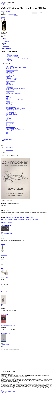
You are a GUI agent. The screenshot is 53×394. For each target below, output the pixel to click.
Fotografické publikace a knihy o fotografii (15, 88)
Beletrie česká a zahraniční (12, 70)
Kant (7, 98)
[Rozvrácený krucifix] (3, 342)
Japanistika (8, 94)
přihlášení (3, 11)
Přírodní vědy (9, 118)
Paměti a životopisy (10, 113)
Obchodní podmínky (7, 139)
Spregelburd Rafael (5, 344)
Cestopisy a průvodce (10, 73)
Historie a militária (10, 91)
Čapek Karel (9, 76)
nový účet (8, 11)
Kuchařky (8, 103)
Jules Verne (8, 97)
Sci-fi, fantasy (9, 120)
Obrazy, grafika (6, 222)
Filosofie (8, 86)
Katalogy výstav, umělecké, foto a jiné (14, 99)
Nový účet (40, 13)
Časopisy (8, 77)
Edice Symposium (10, 66)
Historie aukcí (6, 46)
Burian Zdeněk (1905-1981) (7, 233)
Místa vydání (35, 219)
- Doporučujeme (9, 60)
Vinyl (7, 133)
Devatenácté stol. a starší (11, 78)
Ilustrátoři (10, 219)
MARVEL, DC (9, 106)
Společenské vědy (10, 123)
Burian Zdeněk (9, 72)
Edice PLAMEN (9, 84)
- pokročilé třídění (12, 14)
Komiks (8, 101)
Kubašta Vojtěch (9, 102)
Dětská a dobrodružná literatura (13, 79)
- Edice (7, 54)
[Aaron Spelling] (3, 322)
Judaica (7, 96)
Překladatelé (21, 219)
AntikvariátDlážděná (3, 17)
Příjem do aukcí (6, 44)
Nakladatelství (28, 219)
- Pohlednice (9, 59)
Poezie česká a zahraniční (11, 114)
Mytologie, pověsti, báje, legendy (13, 109)
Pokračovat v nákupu (5, 4)
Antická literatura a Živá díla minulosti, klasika (16, 67)
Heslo (17, 13)
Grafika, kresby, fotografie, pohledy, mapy (15, 89)
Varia (7, 132)
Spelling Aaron (12, 325)
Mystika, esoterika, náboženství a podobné (15, 108)
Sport (7, 124)
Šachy (7, 119)
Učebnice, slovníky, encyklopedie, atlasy (15, 129)
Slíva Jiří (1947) (4, 255)
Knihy (2, 219)
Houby (7, 92)
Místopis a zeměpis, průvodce (12, 107)
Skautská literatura (10, 122)
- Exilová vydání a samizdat (12, 56)
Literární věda (9, 104)
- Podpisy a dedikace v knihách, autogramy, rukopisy (17, 58)
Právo (7, 117)
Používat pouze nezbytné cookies (8, 391)
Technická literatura (10, 127)
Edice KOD (8, 82)
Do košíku (3, 3)
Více (2, 390)
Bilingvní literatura (10, 71)
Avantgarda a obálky (10, 68)
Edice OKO (8, 83)
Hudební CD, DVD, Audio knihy (13, 93)
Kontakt (5, 140)
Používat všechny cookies (6, 392)
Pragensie (8, 115)
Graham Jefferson (4, 325)
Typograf (15, 219)
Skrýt (4, 390)
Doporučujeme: (6, 292)
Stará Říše (8, 125)
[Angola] (3, 303)
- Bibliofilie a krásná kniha (12, 55)
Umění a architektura (10, 130)
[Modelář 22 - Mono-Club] (15, 198)
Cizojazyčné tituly (10, 75)
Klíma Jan (3, 305)
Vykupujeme (6, 41)
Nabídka (5, 40)
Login (2, 13)
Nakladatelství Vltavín (11, 110)
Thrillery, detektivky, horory (12, 128)
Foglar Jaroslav (9, 87)
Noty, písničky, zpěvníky (11, 112)
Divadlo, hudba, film (10, 81)
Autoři (5, 219)
